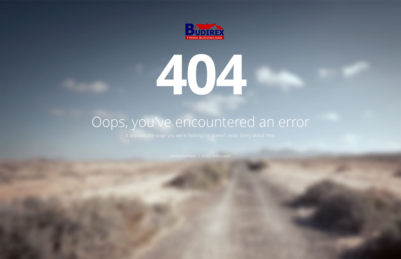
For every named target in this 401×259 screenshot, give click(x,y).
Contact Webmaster (215, 155)
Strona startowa (183, 155)
